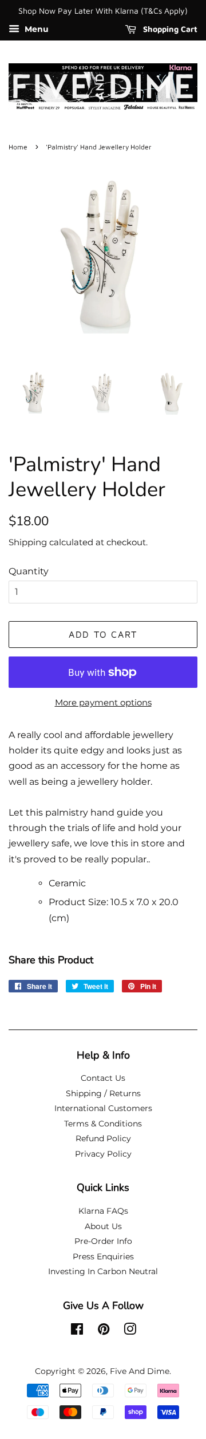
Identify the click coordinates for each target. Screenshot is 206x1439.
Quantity (29, 571)
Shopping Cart (169, 29)
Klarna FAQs (103, 1210)
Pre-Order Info (103, 1241)
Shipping (28, 542)
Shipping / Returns (103, 1093)
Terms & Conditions (103, 1123)
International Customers (103, 1108)
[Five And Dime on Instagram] (130, 1331)
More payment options (103, 702)
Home (18, 147)
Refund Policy (103, 1138)
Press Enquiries (103, 1256)
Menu (35, 29)
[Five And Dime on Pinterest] (103, 1331)
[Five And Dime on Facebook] (77, 1331)
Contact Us (103, 1078)
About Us (103, 1226)
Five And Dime (139, 1371)
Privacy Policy (103, 1153)
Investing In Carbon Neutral (103, 1271)
